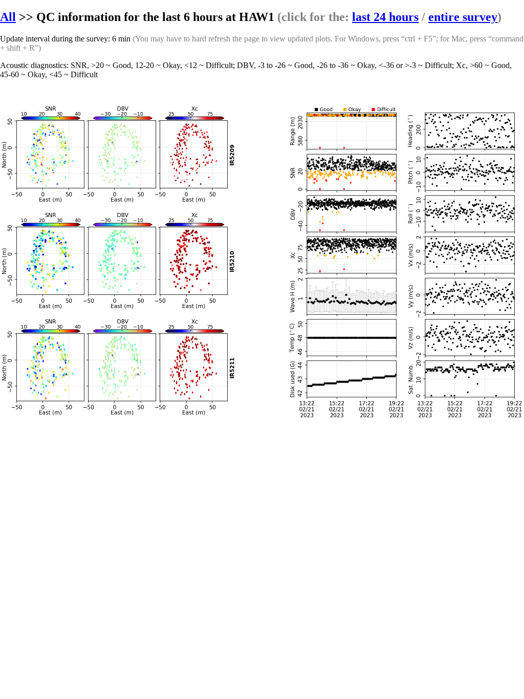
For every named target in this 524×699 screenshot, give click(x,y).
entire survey (462, 17)
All (8, 17)
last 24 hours (385, 17)
